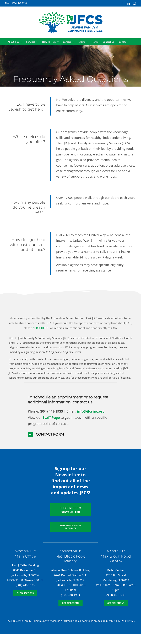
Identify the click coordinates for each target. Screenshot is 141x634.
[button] (70, 434)
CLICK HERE (40, 328)
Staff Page (51, 417)
